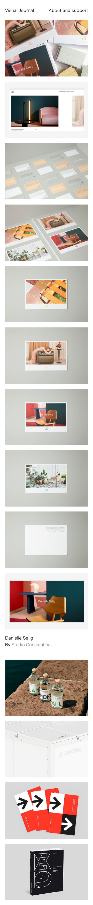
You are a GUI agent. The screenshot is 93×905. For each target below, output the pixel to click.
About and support (68, 10)
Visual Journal (19, 10)
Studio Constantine (31, 644)
